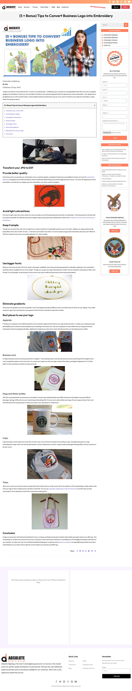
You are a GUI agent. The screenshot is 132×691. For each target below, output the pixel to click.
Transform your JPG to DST (14, 111)
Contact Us (65, 7)
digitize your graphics (64, 542)
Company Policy (88, 664)
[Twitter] (113, 2)
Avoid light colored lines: (13, 117)
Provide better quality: (13, 114)
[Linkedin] (117, 2)
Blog (58, 7)
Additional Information (110, 121)
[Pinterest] (125, 2)
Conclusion (9, 134)
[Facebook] (109, 2)
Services (26, 7)
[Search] (126, 25)
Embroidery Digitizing (11, 81)
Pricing (35, 7)
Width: (105, 105)
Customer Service (88, 668)
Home (20, 7)
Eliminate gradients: (12, 127)
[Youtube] (129, 2)
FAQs (53, 7)
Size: (104, 97)
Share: (72, 551)
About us (71, 661)
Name (105, 82)
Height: (105, 113)
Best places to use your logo (14, 130)
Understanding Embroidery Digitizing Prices (114, 181)
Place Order (44, 7)
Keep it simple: (10, 121)
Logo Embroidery (106, 178)
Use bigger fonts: (11, 124)
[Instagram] (121, 2)
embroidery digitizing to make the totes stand (62, 489)
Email (104, 89)
